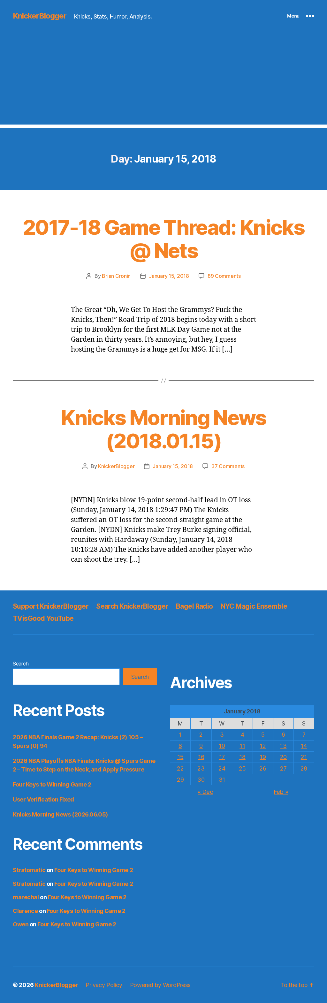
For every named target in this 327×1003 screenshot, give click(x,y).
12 (263, 745)
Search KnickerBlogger (132, 606)
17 (222, 757)
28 (303, 768)
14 (304, 745)
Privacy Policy (104, 985)
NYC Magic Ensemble (254, 606)
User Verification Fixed (43, 799)
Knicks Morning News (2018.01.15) (163, 429)
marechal (26, 897)
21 (304, 757)
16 (201, 757)
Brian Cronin (116, 276)
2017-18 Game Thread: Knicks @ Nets (163, 239)
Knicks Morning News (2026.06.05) (60, 814)
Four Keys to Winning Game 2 (52, 784)
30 (200, 779)
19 (263, 757)
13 (283, 745)
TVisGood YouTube (43, 618)
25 (242, 768)
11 (242, 745)
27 (283, 768)
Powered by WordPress (160, 985)
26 (262, 768)
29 (180, 779)
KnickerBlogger (39, 16)
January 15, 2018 (169, 276)
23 (200, 768)
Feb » (281, 791)
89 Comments (224, 276)
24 (221, 768)
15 (180, 757)
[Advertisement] (163, 80)
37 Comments (228, 466)
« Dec (205, 791)
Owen (20, 924)
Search (20, 663)
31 (222, 779)
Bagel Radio (194, 606)
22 (180, 768)
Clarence (25, 911)
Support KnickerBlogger (50, 606)
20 (283, 757)
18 (242, 757)
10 (222, 745)
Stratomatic (29, 870)
